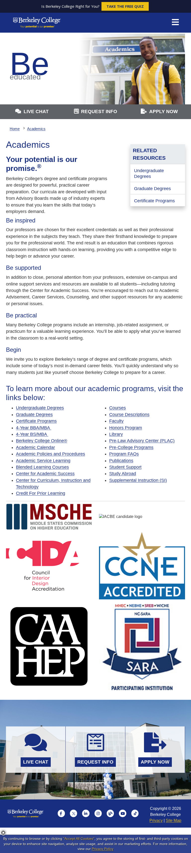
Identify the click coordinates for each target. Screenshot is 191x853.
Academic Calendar (35, 447)
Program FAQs (124, 453)
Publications (121, 460)
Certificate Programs (154, 200)
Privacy (156, 820)
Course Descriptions (129, 414)
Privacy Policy (102, 849)
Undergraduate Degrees (149, 173)
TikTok (135, 813)
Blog (110, 813)
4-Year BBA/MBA (33, 427)
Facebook (61, 813)
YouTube (122, 813)
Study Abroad (122, 473)
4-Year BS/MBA (32, 434)
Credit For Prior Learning (40, 493)
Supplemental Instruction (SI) (138, 480)
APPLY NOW (163, 111)
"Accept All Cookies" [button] (79, 839)
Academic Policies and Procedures (50, 453)
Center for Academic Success (45, 473)
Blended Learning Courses (42, 467)
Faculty (116, 421)
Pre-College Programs (131, 447)
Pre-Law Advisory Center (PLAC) (142, 440)
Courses (117, 407)
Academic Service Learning (43, 460)
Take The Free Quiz (125, 6)
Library (116, 434)
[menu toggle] (175, 22)
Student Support (125, 467)
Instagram (98, 813)
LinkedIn (86, 813)
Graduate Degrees (152, 188)
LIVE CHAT (36, 111)
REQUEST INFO (99, 111)
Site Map (173, 820)
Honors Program (125, 427)
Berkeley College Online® (41, 440)
